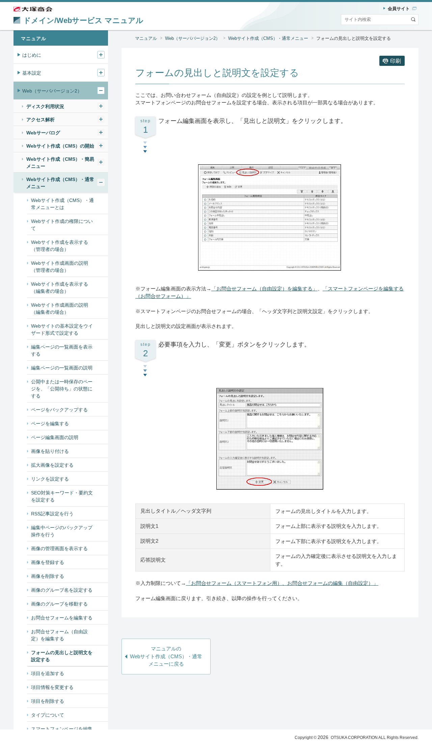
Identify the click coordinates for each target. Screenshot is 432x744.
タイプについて (47, 715)
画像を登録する (47, 562)
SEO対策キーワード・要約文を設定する (62, 496)
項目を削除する (47, 701)
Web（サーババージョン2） (192, 38)
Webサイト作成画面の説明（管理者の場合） (59, 266)
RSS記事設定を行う (52, 513)
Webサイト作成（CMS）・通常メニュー (268, 38)
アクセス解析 (40, 119)
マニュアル (146, 38)
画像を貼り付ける (50, 451)
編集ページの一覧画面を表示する (61, 350)
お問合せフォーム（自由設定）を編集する (59, 635)
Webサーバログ (43, 132)
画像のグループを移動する (59, 604)
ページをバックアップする (59, 409)
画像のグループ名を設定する (61, 590)
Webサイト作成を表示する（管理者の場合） (59, 245)
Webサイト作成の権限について (62, 225)
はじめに (31, 55)
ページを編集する (50, 423)
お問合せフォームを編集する (61, 617)
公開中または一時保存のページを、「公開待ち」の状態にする (61, 389)
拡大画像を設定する (52, 465)
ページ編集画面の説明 (54, 437)
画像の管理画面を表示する (59, 548)
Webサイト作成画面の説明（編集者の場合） (59, 308)
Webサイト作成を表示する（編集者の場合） (59, 287)
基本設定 (31, 73)
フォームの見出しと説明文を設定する (61, 656)
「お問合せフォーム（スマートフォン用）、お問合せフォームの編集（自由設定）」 (282, 583)
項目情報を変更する (52, 687)
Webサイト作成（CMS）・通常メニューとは (62, 204)
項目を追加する (47, 673)
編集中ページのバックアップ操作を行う (61, 531)
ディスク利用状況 (45, 106)
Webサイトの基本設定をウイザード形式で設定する (62, 329)
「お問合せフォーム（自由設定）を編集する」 (264, 288)
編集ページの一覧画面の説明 (61, 367)
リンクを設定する (50, 479)
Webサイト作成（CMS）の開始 (60, 146)
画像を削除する (47, 576)
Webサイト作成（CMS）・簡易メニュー (60, 162)
